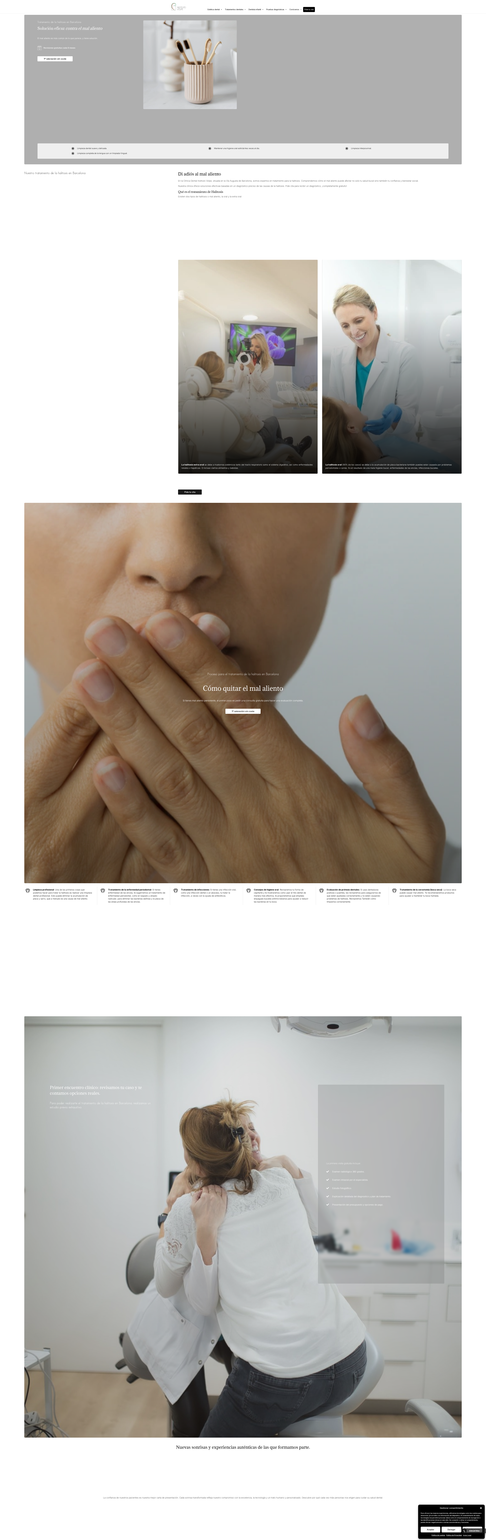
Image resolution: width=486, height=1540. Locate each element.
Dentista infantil (255, 9)
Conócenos (294, 9)
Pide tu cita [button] (189, 492)
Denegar (451, 1529)
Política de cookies (438, 1535)
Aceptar (430, 1529)
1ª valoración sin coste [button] (55, 59)
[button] (481, 1508)
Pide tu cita (309, 9)
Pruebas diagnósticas (275, 9)
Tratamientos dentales (234, 9)
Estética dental (214, 9)
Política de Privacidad (454, 1535)
